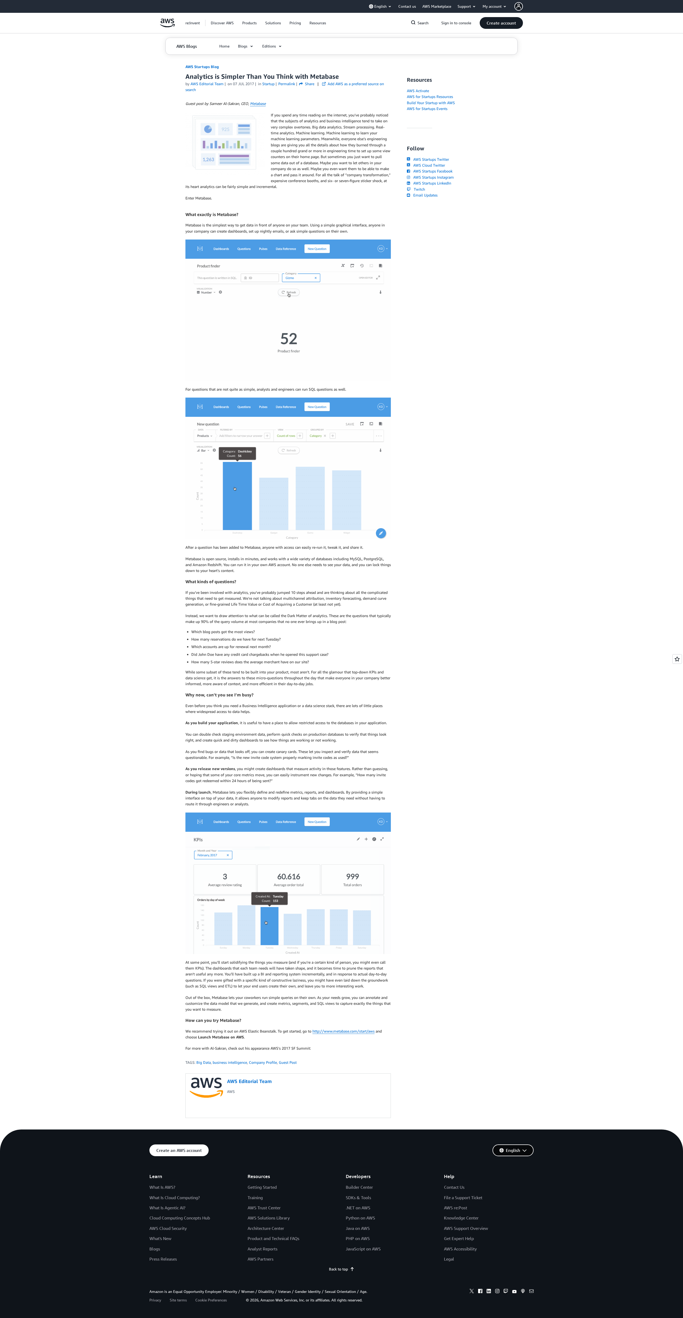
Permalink (286, 83)
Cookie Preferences (211, 1300)
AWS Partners (260, 1259)
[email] (531, 1292)
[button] (222, 23)
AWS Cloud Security (168, 1228)
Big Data (203, 1062)
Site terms (178, 1300)
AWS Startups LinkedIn (431, 183)
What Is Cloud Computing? (174, 1197)
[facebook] (480, 1292)
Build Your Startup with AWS (431, 102)
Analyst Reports (262, 1249)
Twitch (418, 189)
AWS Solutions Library (269, 1218)
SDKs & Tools (358, 1197)
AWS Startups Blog (202, 66)
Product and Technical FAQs (273, 1238)
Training (255, 1197)
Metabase (258, 103)
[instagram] (497, 1292)
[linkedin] (489, 1292)
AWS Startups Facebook (431, 171)
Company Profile (263, 1062)
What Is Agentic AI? (167, 1207)
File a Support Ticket (463, 1197)
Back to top (338, 1269)
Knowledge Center (461, 1218)
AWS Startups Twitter (430, 159)
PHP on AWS (358, 1238)
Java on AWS (358, 1228)
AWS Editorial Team (207, 83)
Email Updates (424, 195)
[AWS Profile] (518, 6)
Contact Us (454, 1187)
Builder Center (359, 1187)
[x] (472, 1292)
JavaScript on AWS (363, 1249)
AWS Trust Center (264, 1207)
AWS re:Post (455, 1207)
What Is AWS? (162, 1187)
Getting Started (262, 1187)
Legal (449, 1259)
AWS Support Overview (466, 1228)
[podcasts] (523, 1292)
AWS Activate (418, 90)
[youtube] (514, 1292)
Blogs (154, 1249)
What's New (160, 1238)
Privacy (155, 1300)
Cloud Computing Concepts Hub (179, 1218)
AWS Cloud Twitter (428, 165)
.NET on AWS (358, 1207)
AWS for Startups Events (427, 108)
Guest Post (288, 1062)
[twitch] (506, 1292)
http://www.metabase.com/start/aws (343, 1031)
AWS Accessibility (460, 1249)
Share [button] (309, 83)
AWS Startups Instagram (432, 177)
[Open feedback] (677, 659)
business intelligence (230, 1062)
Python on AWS (360, 1218)
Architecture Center (266, 1228)
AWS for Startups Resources (430, 96)
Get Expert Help (459, 1238)
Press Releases (163, 1259)
